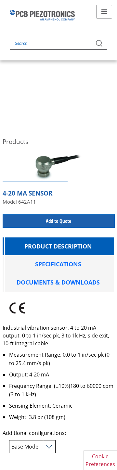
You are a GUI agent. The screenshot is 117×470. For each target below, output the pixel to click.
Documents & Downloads (58, 282)
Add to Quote (58, 221)
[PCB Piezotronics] (42, 15)
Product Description (58, 246)
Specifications (58, 264)
